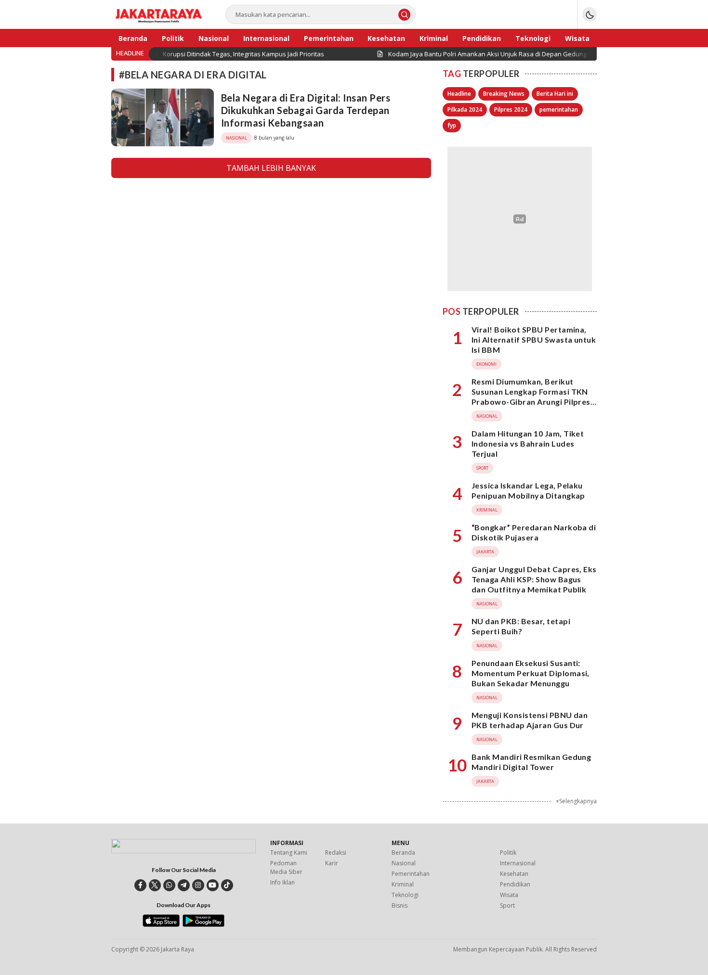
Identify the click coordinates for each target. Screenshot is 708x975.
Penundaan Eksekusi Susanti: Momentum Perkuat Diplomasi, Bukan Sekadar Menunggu (531, 673)
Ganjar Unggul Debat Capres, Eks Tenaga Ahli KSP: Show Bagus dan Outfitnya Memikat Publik (534, 579)
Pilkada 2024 (464, 109)
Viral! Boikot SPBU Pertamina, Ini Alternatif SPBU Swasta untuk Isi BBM (534, 339)
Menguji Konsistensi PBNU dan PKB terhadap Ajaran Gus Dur (530, 720)
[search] (404, 15)
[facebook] (140, 885)
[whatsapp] (169, 885)
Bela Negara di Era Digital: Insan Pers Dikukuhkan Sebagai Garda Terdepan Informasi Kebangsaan (305, 110)
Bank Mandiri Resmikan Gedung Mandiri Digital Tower (531, 761)
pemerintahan (558, 109)
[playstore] (203, 924)
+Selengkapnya (576, 801)
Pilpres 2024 (510, 109)
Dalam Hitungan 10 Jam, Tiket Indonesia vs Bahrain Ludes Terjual (528, 443)
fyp (451, 125)
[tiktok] (227, 885)
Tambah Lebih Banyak (271, 168)
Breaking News (503, 94)
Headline (459, 94)
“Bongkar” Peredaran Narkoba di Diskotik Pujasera (534, 532)
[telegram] (184, 885)
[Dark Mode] (589, 14)
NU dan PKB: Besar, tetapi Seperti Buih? (521, 626)
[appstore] (161, 924)
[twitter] (155, 885)
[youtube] (213, 885)
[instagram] (198, 885)
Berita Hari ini (555, 94)
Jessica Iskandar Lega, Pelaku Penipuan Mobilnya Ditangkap (528, 490)
